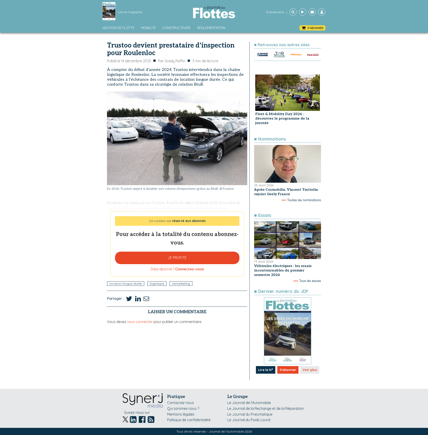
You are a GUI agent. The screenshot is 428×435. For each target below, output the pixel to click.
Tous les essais (310, 281)
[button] (312, 28)
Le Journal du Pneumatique (249, 414)
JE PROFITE (177, 257)
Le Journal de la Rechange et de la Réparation (265, 408)
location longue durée (125, 284)
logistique (157, 284)
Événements (275, 12)
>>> (283, 200)
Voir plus (309, 370)
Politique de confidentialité (188, 420)
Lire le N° (265, 370)
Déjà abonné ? (177, 269)
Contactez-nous (180, 402)
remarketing (181, 284)
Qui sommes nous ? (183, 408)
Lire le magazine (130, 12)
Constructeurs (176, 28)
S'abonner (288, 370)
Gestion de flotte (118, 28)
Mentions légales (180, 414)
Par (171, 61)
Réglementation (211, 28)
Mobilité (148, 28)
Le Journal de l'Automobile (249, 402)
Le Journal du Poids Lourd (248, 420)
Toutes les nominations (304, 200)
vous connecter (140, 321)
